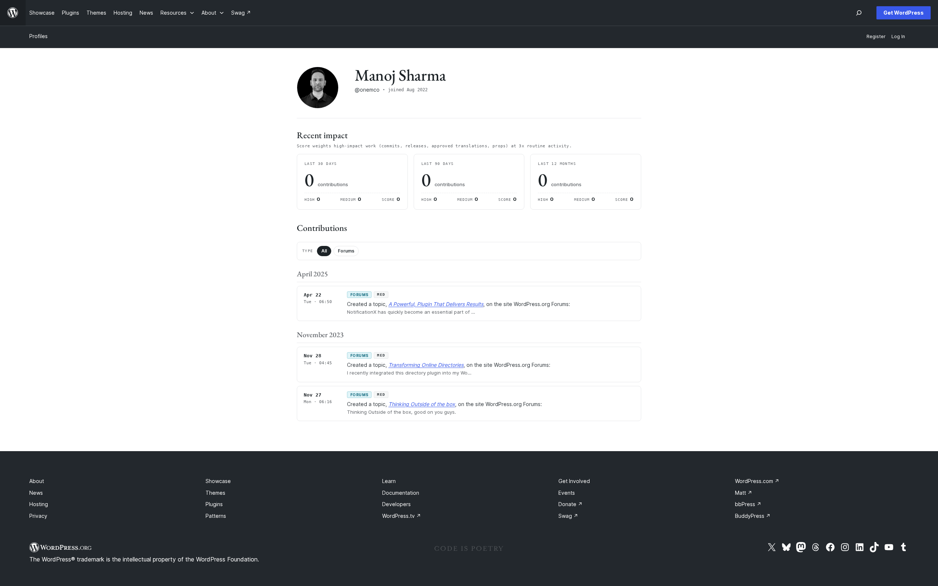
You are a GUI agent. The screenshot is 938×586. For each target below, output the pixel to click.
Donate (570, 504)
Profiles (38, 36)
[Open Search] (859, 13)
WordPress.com (757, 481)
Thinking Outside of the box (421, 404)
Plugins (214, 504)
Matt (743, 493)
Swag (568, 516)
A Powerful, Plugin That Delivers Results (435, 304)
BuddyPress (753, 516)
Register (876, 36)
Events (566, 493)
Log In (898, 36)
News (36, 493)
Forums (346, 251)
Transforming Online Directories (426, 365)
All (324, 251)
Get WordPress (903, 13)
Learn (389, 481)
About (36, 481)
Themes (215, 493)
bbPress (748, 504)
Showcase (218, 481)
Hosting (38, 504)
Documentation (400, 493)
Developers (396, 504)
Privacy (38, 516)
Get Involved (574, 481)
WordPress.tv (401, 516)
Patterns (216, 516)
